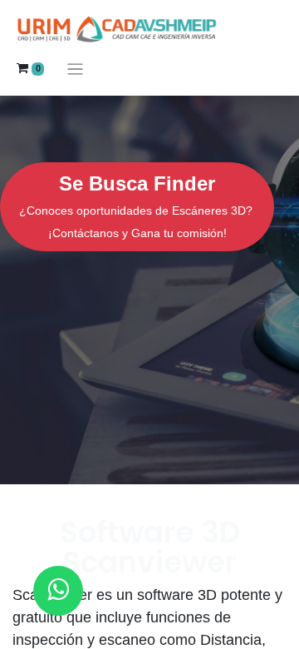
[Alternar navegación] (75, 68)
